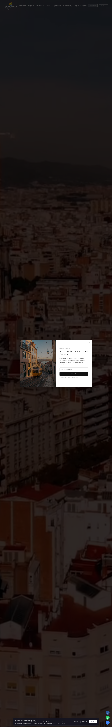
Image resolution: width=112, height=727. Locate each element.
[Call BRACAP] (108, 723)
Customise (76, 721)
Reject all (84, 721)
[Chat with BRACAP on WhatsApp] (108, 718)
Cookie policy (61, 723)
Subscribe (74, 374)
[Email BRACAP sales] (108, 713)
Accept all (93, 721)
